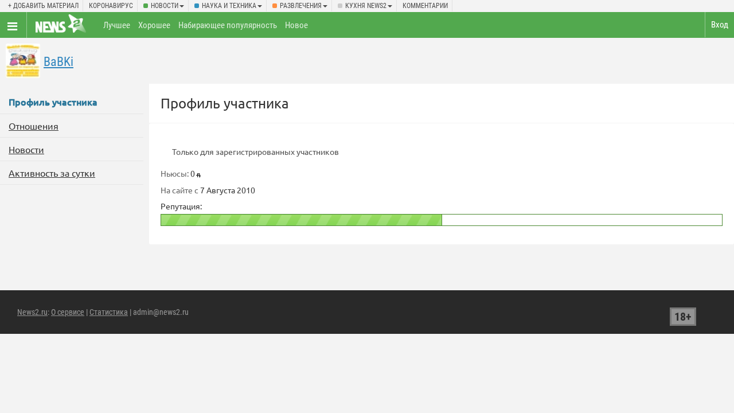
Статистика (108, 312)
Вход (719, 25)
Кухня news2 (365, 6)
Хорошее (154, 25)
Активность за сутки (52, 172)
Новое (296, 25)
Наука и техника (229, 6)
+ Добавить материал (43, 6)
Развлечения (301, 6)
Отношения (33, 125)
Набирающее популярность (227, 25)
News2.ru (32, 312)
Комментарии (425, 6)
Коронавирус (111, 6)
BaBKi (58, 61)
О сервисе (67, 312)
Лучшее (116, 25)
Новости (164, 6)
